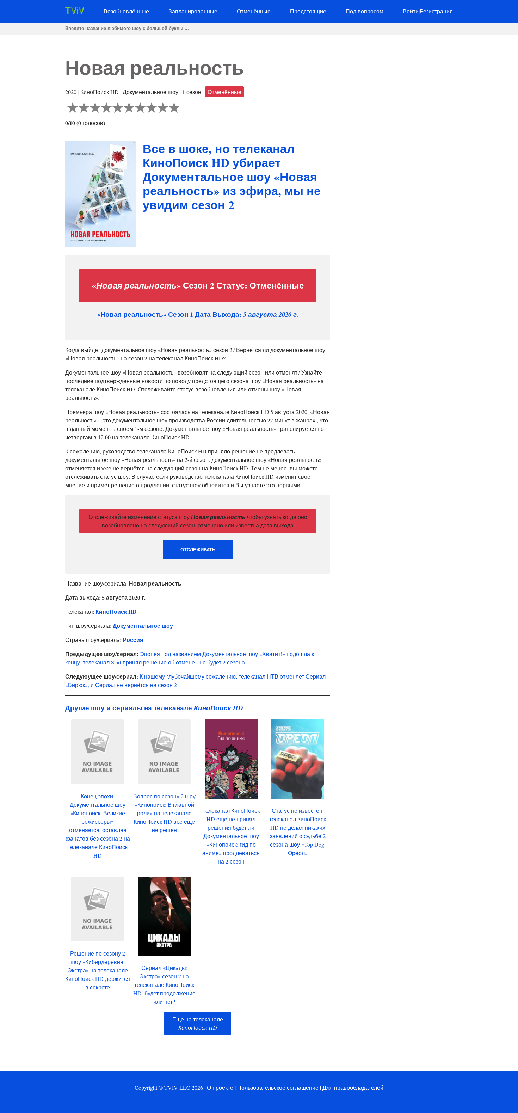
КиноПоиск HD (116, 611)
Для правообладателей (352, 1087)
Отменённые (254, 11)
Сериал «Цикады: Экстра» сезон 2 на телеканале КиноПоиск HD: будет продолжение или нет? (164, 984)
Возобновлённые (126, 11)
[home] (74, 12)
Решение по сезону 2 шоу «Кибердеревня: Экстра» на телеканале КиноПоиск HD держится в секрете (97, 970)
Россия (133, 640)
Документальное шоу (143, 626)
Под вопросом (364, 11)
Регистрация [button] (436, 11)
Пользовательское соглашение (278, 1087)
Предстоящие (308, 11)
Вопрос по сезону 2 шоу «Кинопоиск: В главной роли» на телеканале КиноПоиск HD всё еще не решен (164, 813)
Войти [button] (411, 11)
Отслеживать (197, 549)
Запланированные (192, 11)
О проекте (220, 1087)
